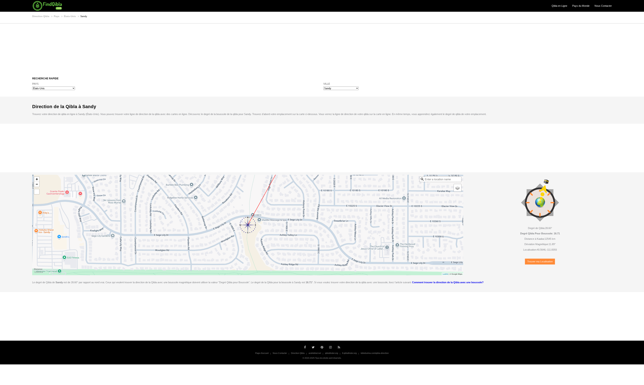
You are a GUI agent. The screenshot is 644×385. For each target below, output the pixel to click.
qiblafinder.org (331, 353)
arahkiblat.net (315, 353)
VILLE (326, 83)
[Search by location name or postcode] (422, 179)
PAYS (35, 83)
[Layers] (457, 187)
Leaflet (445, 274)
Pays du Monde (580, 5)
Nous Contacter (603, 5)
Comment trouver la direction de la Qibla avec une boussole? (448, 282)
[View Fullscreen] (36, 191)
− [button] (37, 184)
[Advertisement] (322, 47)
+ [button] (37, 179)
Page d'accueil (262, 353)
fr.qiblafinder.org (349, 353)
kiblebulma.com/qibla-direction (375, 353)
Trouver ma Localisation (540, 261)
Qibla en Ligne (559, 5)
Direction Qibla (298, 353)
